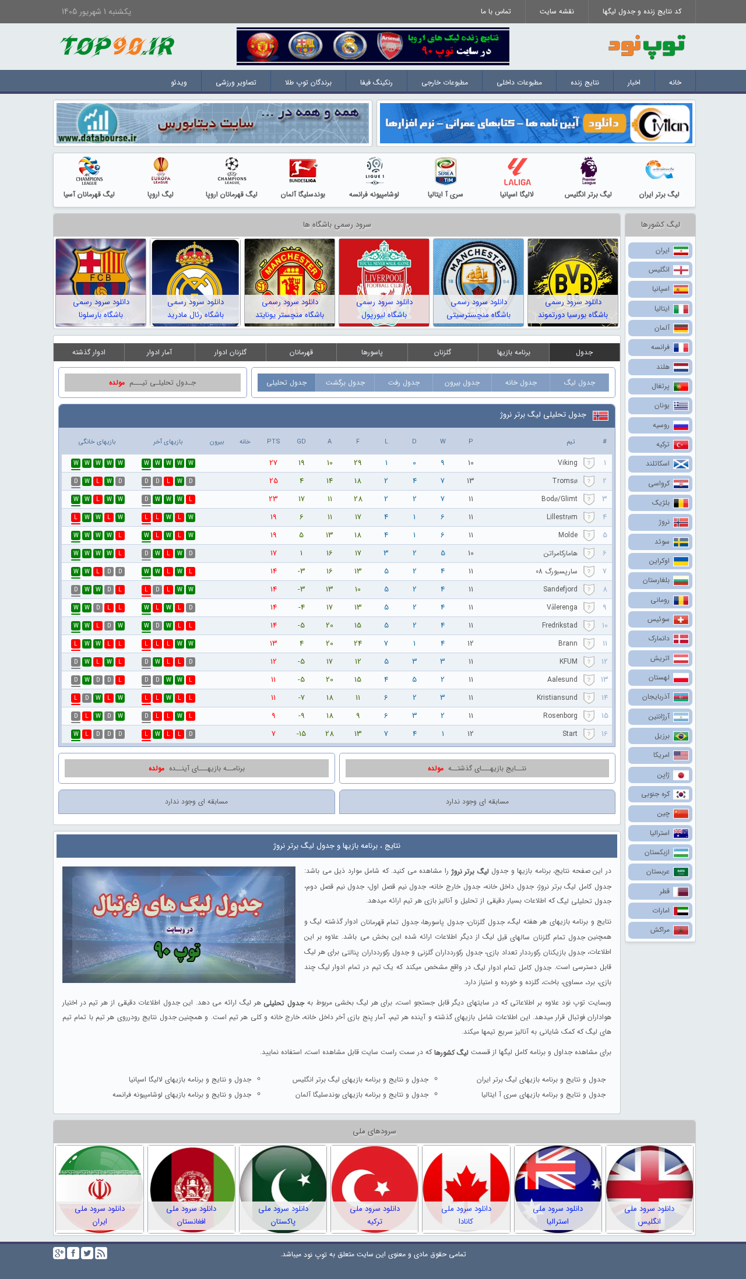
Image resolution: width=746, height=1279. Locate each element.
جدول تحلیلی (286, 382)
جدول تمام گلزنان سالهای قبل (541, 937)
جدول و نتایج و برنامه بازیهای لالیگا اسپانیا (190, 1079)
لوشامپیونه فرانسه (374, 194)
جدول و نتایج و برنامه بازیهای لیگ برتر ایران (541, 1079)
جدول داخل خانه (509, 886)
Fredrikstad (560, 625)
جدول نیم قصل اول (397, 886)
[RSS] (101, 1253)
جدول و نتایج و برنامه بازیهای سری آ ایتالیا (543, 1094)
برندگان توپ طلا (308, 82)
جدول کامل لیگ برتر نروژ (575, 886)
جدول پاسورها (443, 922)
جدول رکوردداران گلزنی (450, 952)
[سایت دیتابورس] (213, 122)
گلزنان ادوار (230, 352)
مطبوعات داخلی (519, 82)
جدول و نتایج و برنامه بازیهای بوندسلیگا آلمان (361, 1094)
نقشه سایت (557, 11)
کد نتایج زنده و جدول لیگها (642, 11)
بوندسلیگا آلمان (303, 194)
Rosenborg (560, 715)
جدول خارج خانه (455, 886)
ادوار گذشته (88, 352)
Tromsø (565, 481)
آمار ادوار (159, 352)
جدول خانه (521, 382)
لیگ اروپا (160, 194)
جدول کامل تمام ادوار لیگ (512, 967)
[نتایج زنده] (373, 45)
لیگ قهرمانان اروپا (232, 194)
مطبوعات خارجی (444, 82)
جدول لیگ (579, 382)
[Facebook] (73, 1253)
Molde (568, 535)
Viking (568, 462)
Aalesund (562, 679)
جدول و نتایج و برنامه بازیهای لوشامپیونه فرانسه (181, 1094)
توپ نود (315, 1254)
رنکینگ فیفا (376, 82)
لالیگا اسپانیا (517, 194)
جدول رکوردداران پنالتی (375, 952)
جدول (584, 352)
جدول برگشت (345, 382)
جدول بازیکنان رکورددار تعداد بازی (536, 952)
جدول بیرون (462, 382)
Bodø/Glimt (559, 499)
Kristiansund (557, 697)
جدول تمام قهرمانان (389, 922)
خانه (675, 82)
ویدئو (179, 82)
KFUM (569, 661)
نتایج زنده (585, 82)
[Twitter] (87, 1253)
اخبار (634, 82)
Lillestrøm (562, 517)
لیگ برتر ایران (659, 194)
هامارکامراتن (561, 553)
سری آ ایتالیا (445, 194)
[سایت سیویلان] (536, 122)
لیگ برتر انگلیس (588, 194)
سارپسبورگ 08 (557, 571)
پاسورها (372, 352)
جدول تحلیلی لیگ (584, 901)
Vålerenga (562, 607)
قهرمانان (301, 352)
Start (570, 733)
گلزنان (442, 352)
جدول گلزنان (486, 922)
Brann (568, 643)
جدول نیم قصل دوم (335, 886)
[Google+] (59, 1253)
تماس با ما (496, 11)
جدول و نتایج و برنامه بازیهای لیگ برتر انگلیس (360, 1079)
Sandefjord (560, 589)
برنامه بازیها (513, 352)
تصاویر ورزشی (236, 82)
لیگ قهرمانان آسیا (89, 194)
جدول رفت (404, 382)
